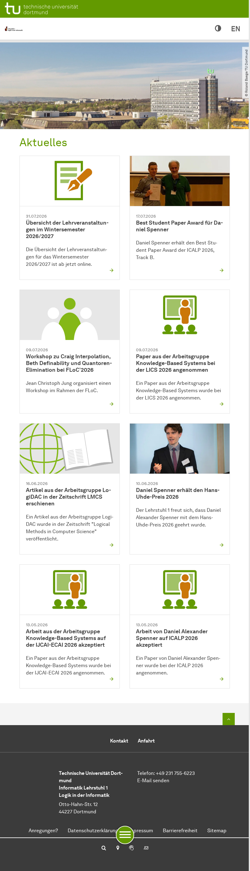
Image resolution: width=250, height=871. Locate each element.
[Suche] (104, 848)
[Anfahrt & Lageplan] (117, 848)
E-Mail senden (153, 780)
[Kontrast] (218, 29)
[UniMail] (146, 848)
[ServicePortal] (131, 848)
